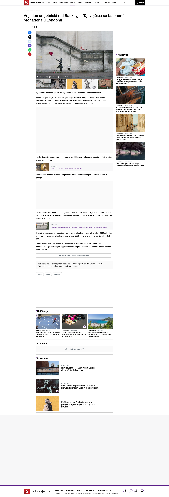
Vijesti (48, 3)
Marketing (59, 490)
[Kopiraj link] (29, 54)
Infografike (106, 3)
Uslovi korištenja (104, 490)
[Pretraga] (129, 3)
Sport (79, 3)
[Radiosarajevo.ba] (37, 491)
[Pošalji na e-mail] (29, 41)
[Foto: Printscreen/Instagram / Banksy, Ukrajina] (74, 84)
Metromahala (63, 3)
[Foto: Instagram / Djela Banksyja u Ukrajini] (58, 84)
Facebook (41, 266)
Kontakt (80, 490)
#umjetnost (57, 274)
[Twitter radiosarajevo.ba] (131, 491)
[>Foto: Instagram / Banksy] (105, 84)
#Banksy (39, 274)
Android (76, 264)
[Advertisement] (74, 130)
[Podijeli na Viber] (29, 45)
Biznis (55, 3)
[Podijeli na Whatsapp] (29, 50)
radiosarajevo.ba (72, 493)
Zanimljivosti (35, 11)
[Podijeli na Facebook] (29, 32)
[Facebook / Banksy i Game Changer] (89, 84)
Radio (114, 3)
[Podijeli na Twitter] (29, 37)
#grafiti (48, 274)
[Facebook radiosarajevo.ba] (125, 491)
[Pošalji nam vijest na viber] (136, 491)
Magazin (72, 3)
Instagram (51, 266)
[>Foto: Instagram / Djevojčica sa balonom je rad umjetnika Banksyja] (43, 84)
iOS (81, 264)
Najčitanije (42, 311)
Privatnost (90, 490)
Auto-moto (87, 3)
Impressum (70, 490)
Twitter (100, 264)
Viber (72, 266)
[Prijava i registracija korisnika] (133, 2)
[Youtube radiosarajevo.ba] (142, 491)
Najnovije (123, 54)
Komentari (42, 343)
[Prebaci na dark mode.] (125, 2)
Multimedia (96, 3)
